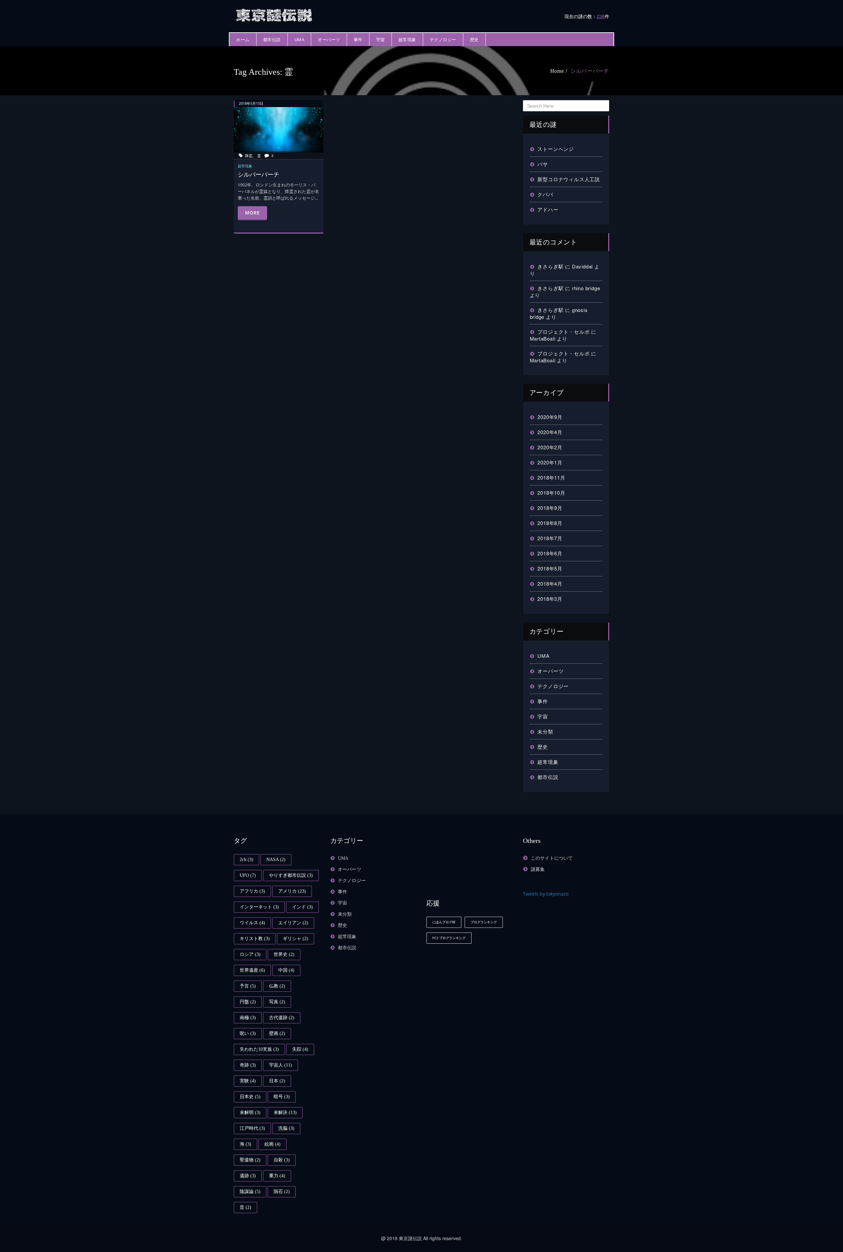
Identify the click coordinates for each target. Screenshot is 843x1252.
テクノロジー (443, 39)
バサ (542, 163)
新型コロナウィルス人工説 (568, 179)
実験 (248, 1080)
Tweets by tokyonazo (545, 894)
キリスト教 (255, 938)
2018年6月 (549, 553)
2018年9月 (549, 507)
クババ (545, 194)
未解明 (250, 1112)
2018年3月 (549, 598)
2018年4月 (549, 583)
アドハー (547, 209)
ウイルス (252, 922)
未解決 (285, 1112)
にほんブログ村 (443, 922)
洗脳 (286, 1128)
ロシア (250, 954)
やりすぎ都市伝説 (291, 875)
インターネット (259, 906)
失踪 (300, 1049)
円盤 (248, 1001)
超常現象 (407, 39)
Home (557, 71)
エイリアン (293, 922)
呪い (248, 1033)
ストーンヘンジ (555, 148)
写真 (277, 1001)
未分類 (545, 731)
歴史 (474, 39)
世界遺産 (252, 970)
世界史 (284, 954)
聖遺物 (250, 1159)
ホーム (243, 39)
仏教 (277, 986)
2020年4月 (549, 432)
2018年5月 (549, 568)
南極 (248, 1017)
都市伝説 (272, 39)
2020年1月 (549, 462)
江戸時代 (252, 1128)
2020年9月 (549, 416)
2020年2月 (549, 447)
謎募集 (538, 869)
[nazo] (275, 14)
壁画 (277, 1033)
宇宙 (380, 39)
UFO (248, 875)
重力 (277, 1175)
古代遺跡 (281, 1017)
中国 (286, 970)
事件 (358, 39)
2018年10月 (551, 492)
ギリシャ (295, 938)
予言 (248, 986)
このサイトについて (552, 858)
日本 (277, 1080)
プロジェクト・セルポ (563, 331)
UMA (299, 39)
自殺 (282, 1159)
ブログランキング (484, 922)
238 (601, 16)
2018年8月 (549, 522)
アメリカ (292, 891)
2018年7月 (549, 538)
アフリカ (252, 891)
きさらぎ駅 (550, 266)
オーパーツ (329, 39)
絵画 (272, 1144)
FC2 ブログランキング (449, 938)
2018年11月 (551, 477)
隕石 (282, 1191)
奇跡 (248, 1065)
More (252, 212)
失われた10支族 (259, 1049)
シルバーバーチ (589, 71)
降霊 (248, 155)
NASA (276, 859)
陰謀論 (250, 1191)
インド (302, 906)
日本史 (250, 1096)
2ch (246, 859)
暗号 (282, 1096)
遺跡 (248, 1175)
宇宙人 (280, 1065)
